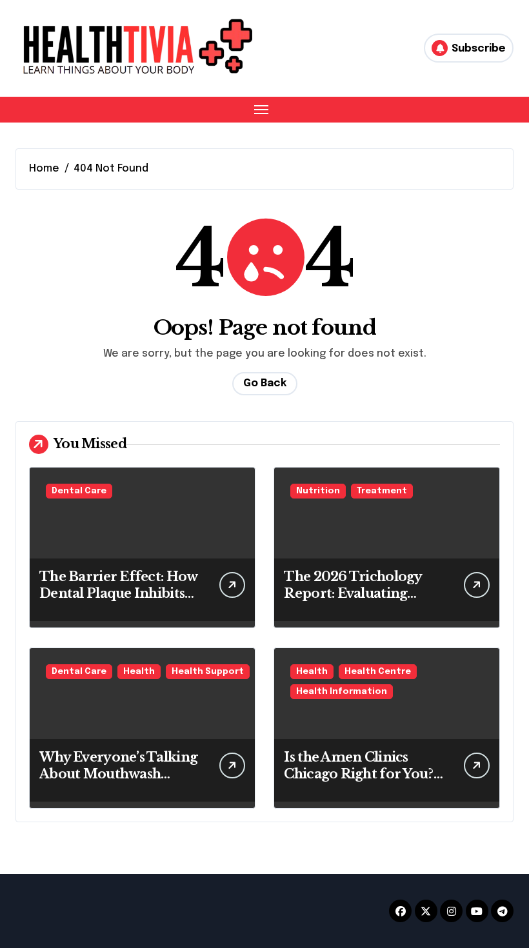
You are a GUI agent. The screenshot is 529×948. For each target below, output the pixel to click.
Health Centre (377, 671)
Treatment (382, 491)
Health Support (208, 671)
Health (139, 671)
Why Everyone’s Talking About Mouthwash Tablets (118, 773)
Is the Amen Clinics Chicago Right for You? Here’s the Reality (358, 773)
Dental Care (79, 491)
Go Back (264, 383)
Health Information (341, 691)
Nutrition (318, 491)
